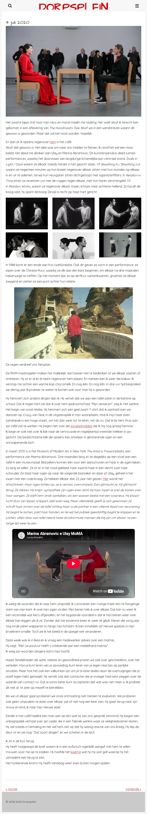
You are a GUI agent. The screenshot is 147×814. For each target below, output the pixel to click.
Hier (106, 479)
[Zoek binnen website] (10, 6)
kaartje (76, 752)
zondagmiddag (81, 426)
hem (53, 142)
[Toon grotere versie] (73, 71)
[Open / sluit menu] (137, 6)
